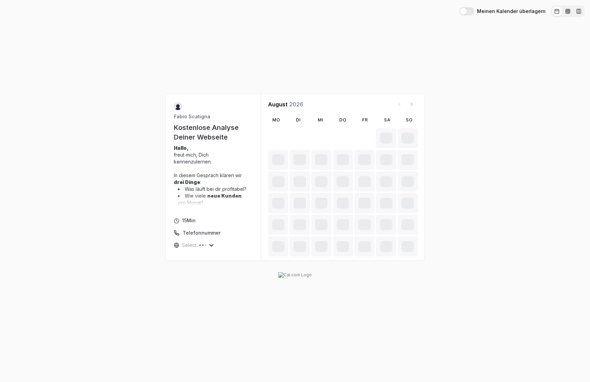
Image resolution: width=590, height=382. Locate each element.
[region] (213, 175)
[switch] (466, 11)
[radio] (557, 11)
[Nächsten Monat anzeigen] (412, 104)
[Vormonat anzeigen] (399, 104)
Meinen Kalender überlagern (511, 11)
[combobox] (182, 245)
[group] (568, 11)
